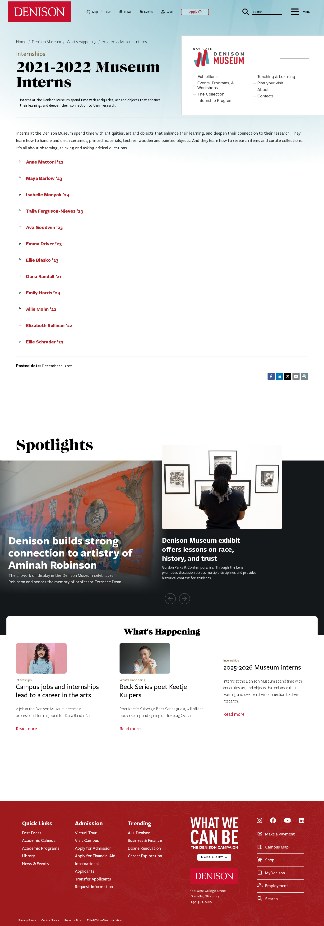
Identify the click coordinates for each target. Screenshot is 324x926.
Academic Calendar (39, 840)
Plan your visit (270, 83)
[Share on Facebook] (271, 376)
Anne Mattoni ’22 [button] (45, 162)
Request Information (94, 886)
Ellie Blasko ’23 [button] (42, 260)
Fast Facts (31, 832)
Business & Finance (145, 840)
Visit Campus (87, 840)
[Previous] (170, 599)
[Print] (304, 376)
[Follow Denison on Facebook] (273, 820)
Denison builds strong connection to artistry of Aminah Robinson (70, 552)
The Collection (211, 94)
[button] (262, 11)
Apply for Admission (93, 848)
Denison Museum (46, 42)
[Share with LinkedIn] (279, 376)
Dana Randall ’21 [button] (43, 276)
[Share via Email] (296, 376)
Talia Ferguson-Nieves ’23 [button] (54, 211)
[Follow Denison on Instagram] (259, 820)
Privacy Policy (27, 920)
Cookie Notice (50, 920)
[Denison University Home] (214, 883)
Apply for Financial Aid (95, 855)
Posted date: (28, 365)
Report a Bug (73, 920)
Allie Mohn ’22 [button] (41, 309)
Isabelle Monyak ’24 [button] (48, 194)
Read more (26, 728)
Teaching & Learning (276, 76)
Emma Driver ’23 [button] (44, 243)
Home (21, 42)
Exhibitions (208, 76)
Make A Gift (214, 857)
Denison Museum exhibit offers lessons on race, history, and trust (201, 549)
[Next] (184, 599)
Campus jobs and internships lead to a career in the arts (57, 691)
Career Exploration (145, 855)
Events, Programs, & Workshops (215, 85)
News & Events (35, 863)
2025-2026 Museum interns (262, 667)
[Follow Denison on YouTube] (287, 820)
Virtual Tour (86, 832)
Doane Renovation (144, 848)
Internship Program (215, 100)
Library (28, 855)
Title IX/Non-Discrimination (104, 920)
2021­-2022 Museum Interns (124, 42)
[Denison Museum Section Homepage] (233, 58)
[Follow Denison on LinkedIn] (301, 820)
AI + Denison (139, 832)
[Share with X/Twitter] (287, 376)
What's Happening (81, 42)
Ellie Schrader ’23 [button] (45, 341)
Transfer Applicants (93, 879)
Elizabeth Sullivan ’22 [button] (49, 325)
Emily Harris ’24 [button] (43, 292)
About (262, 89)
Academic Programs (40, 848)
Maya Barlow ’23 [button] (44, 178)
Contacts (265, 96)
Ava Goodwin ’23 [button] (44, 227)
